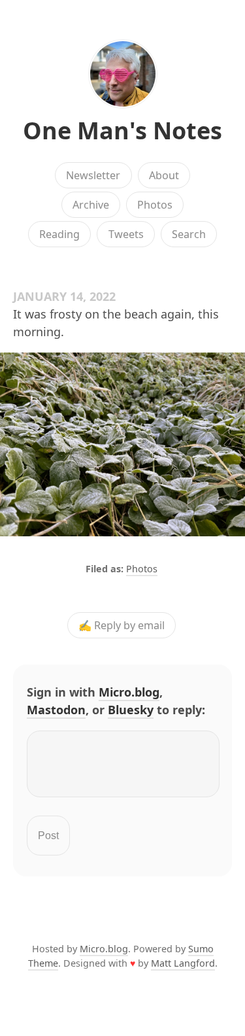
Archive (91, 205)
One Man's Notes (122, 130)
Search (189, 234)
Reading (59, 234)
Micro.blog (129, 692)
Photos (154, 205)
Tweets (126, 234)
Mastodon (56, 709)
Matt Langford (183, 963)
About (164, 175)
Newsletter (93, 175)
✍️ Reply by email (121, 625)
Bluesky (131, 709)
